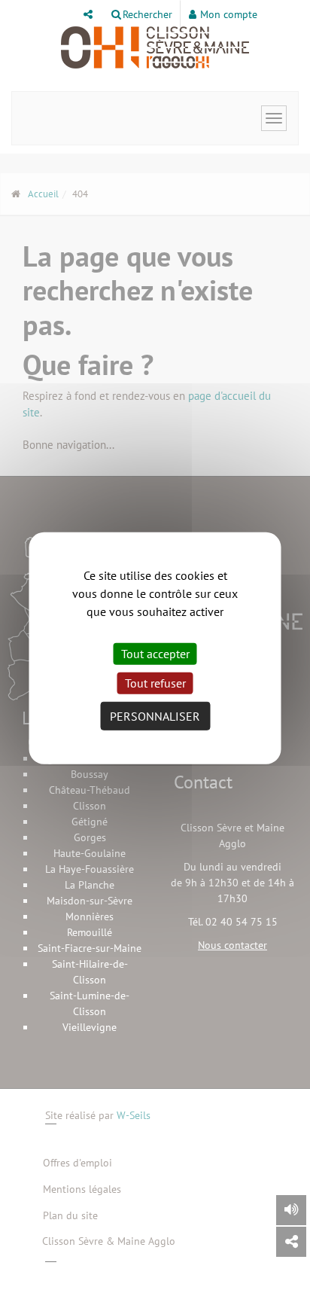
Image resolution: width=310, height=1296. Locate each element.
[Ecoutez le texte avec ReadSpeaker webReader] (291, 1210)
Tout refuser (155, 683)
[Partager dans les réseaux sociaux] (291, 1242)
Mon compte (228, 14)
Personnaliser (155, 716)
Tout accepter (155, 652)
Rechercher (147, 14)
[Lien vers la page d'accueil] (155, 47)
